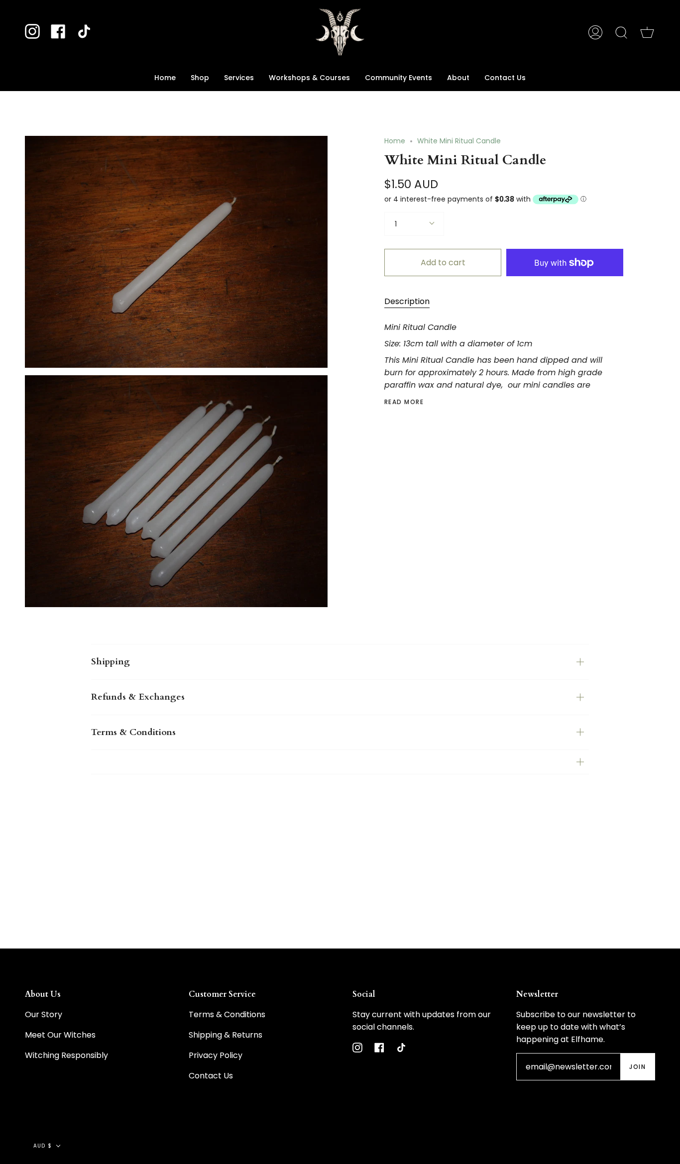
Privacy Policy (215, 1055)
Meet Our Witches (60, 1035)
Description (407, 301)
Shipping (110, 661)
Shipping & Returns (225, 1035)
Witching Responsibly (66, 1055)
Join (637, 1066)
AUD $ (42, 1146)
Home (394, 141)
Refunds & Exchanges (138, 697)
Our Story (43, 1014)
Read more (404, 402)
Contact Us (211, 1075)
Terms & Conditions (133, 732)
